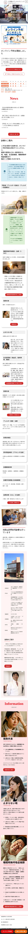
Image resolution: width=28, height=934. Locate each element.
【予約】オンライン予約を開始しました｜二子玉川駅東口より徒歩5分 (13, 124)
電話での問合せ (20, 931)
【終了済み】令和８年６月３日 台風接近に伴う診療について (13, 116)
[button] (11, 22)
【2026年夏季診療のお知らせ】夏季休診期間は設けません (13, 108)
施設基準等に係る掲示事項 (6, 916)
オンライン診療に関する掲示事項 (8, 919)
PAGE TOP (25, 904)
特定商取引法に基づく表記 (6, 924)
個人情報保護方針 (4, 922)
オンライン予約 (6, 931)
